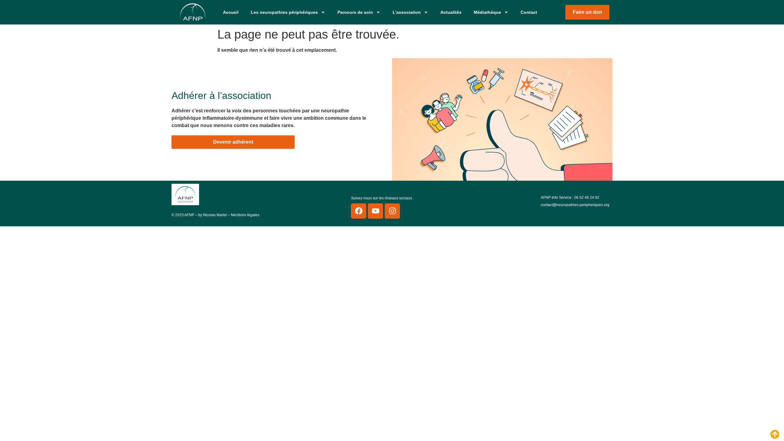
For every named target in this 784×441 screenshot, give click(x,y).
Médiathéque (487, 12)
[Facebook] (358, 211)
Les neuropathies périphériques (284, 12)
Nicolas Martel (215, 215)
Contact (529, 12)
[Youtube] (375, 211)
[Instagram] (392, 211)
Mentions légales (245, 215)
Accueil (231, 12)
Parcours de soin (355, 12)
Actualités (451, 12)
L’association (407, 12)
